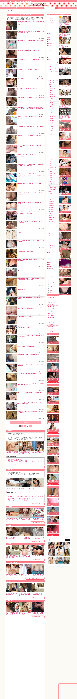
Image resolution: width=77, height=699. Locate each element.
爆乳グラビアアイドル (54, 173)
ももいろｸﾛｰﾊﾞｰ (53, 151)
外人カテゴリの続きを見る (37, 616)
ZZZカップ (51, 331)
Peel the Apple (53, 116)
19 (30, 426)
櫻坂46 (51, 161)
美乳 (49, 37)
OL (48, 228)
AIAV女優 (51, 221)
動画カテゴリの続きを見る (37, 541)
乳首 (49, 57)
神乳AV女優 (51, 209)
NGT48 (51, 112)
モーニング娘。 (53, 149)
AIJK (50, 272)
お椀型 (50, 18)
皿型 (50, 34)
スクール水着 (51, 253)
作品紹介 (50, 266)
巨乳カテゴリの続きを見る (37, 467)
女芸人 (50, 185)
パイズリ (50, 193)
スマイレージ (52, 142)
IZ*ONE (51, 104)
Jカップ (51, 317)
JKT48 (51, 106)
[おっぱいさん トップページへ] (38, 4)
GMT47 (51, 100)
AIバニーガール (52, 286)
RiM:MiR (51, 118)
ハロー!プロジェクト (54, 147)
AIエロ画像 (50, 268)
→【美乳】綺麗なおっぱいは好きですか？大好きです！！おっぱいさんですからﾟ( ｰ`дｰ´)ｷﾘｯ (24, 461)
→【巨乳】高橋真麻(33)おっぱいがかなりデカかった (17, 459)
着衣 (50, 55)
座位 (50, 239)
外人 (49, 197)
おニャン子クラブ (53, 140)
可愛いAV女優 (51, 213)
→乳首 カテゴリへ (53, 535)
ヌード (50, 47)
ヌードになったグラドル (54, 69)
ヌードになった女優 (54, 62)
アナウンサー (51, 183)
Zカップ (51, 328)
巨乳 (49, 17)
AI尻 (50, 288)
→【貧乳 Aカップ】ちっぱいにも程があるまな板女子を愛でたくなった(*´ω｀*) (22, 500)
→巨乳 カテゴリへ (53, 382)
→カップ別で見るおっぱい (12, 464)
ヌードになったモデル (54, 82)
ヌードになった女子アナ (54, 77)
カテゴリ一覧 (13, 8)
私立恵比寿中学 (53, 167)
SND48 (51, 126)
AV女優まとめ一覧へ (39, 8)
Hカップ (51, 313)
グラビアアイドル (52, 169)
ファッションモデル (53, 187)
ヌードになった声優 (54, 74)
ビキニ (50, 257)
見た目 (49, 45)
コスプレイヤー (52, 189)
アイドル (51, 86)
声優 (50, 181)
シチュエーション (51, 195)
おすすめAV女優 (52, 217)
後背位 (50, 241)
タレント (51, 179)
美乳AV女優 (51, 207)
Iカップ (51, 315)
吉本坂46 (52, 157)
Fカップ (51, 308)
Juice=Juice (52, 108)
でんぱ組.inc (52, 144)
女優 (50, 84)
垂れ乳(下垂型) (52, 28)
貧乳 (49, 33)
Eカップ (51, 306)
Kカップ (51, 319)
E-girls (51, 98)
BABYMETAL (52, 96)
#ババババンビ (53, 88)
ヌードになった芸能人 (53, 61)
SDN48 (51, 122)
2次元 (49, 264)
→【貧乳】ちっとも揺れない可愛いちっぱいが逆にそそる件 (18, 499)
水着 (49, 252)
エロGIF (49, 41)
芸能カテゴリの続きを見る (37, 522)
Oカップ (51, 326)
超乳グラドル (52, 177)
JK (48, 224)
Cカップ (51, 302)
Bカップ (51, 299)
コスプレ (50, 191)
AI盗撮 (50, 290)
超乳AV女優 (51, 205)
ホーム (7, 8)
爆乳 (49, 39)
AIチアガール (51, 282)
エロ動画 (50, 43)
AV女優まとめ (51, 219)
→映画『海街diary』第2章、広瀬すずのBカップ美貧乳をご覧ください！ (20, 498)
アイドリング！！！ (54, 138)
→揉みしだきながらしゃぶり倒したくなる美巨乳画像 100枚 (18, 462)
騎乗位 (50, 249)
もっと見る (25, 422)
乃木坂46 (52, 153)
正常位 (50, 235)
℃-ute (51, 92)
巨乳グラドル (52, 171)
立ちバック (52, 245)
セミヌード (52, 48)
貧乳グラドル (52, 175)
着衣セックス (51, 233)
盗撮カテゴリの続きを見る (37, 597)
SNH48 (51, 128)
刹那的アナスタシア (54, 155)
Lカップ (51, 322)
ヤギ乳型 (51, 22)
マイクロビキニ (52, 260)
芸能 (32, 8)
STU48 (51, 130)
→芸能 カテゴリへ (53, 433)
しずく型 (51, 20)
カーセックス (51, 231)
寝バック (51, 247)
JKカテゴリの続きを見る (38, 559)
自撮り (49, 262)
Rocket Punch (52, 120)
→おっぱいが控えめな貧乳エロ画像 (13, 494)
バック (51, 243)
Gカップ (51, 311)
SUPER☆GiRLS (53, 132)
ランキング (27, 8)
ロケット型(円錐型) (52, 24)
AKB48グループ (53, 94)
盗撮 (49, 226)
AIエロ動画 (51, 270)
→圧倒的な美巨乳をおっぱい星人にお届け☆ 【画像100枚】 (18, 460)
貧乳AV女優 (51, 211)
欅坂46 (51, 165)
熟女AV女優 (51, 215)
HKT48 (51, 102)
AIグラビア (51, 278)
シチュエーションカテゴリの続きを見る (34, 578)
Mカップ (51, 324)
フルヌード (52, 50)
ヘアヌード (52, 52)
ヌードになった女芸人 (54, 80)
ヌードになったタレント (54, 72)
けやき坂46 (52, 163)
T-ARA (51, 134)
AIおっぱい (51, 276)
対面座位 (51, 237)
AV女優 (49, 199)
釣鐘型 (50, 30)
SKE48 (51, 124)
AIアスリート (51, 274)
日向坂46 (52, 159)
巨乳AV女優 (51, 201)
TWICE (51, 136)
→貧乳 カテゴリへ (53, 484)
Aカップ (51, 297)
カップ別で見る (20, 8)
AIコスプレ (51, 280)
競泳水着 (51, 256)
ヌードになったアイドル (54, 65)
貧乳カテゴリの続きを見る (37, 503)
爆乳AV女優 (51, 203)
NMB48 (51, 114)
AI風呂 (50, 292)
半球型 (50, 26)
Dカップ (51, 304)
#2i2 (51, 90)
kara (51, 110)
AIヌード (51, 284)
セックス (50, 230)
